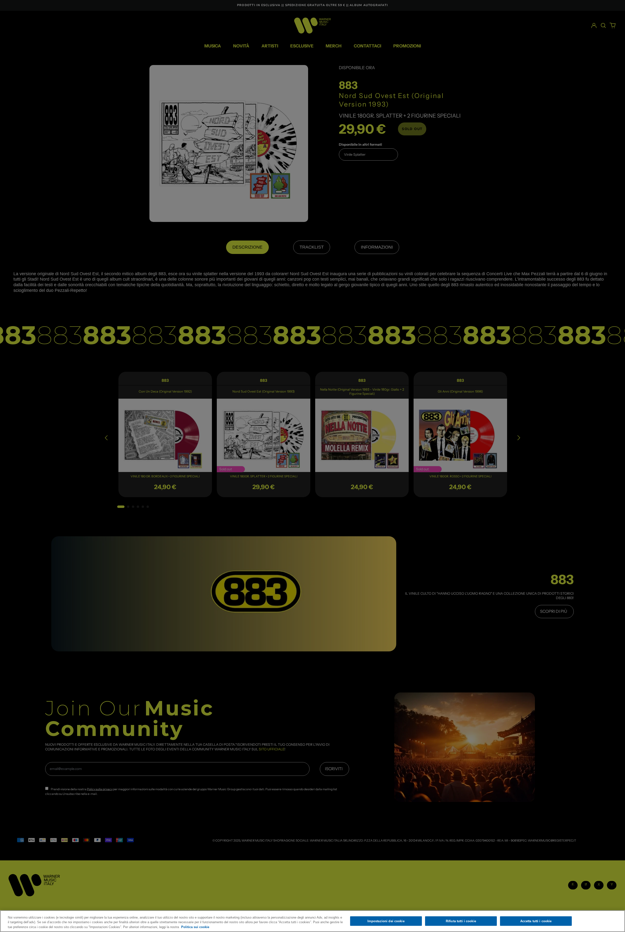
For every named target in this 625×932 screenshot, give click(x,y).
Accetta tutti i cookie (536, 921)
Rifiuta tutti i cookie (461, 921)
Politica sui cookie (195, 927)
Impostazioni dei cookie (386, 921)
